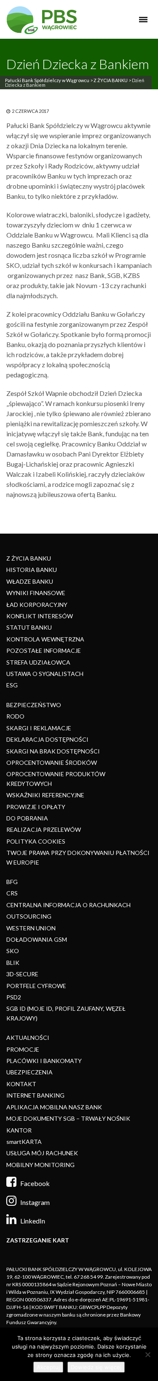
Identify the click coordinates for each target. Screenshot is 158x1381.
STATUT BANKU (29, 627)
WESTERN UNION (31, 928)
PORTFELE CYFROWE (36, 985)
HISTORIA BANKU (31, 569)
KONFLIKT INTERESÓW (39, 616)
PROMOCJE (22, 1049)
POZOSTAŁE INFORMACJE (43, 650)
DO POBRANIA (27, 818)
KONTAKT (21, 1083)
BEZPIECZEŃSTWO (33, 704)
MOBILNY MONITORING (40, 1164)
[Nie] (147, 1354)
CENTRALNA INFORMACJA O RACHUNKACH (68, 904)
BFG (12, 881)
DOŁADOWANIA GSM (36, 939)
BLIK (12, 962)
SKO (12, 950)
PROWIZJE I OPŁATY (35, 806)
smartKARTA (24, 1141)
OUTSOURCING (28, 916)
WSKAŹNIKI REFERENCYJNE (45, 795)
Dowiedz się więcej (96, 1367)
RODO (15, 716)
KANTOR (19, 1130)
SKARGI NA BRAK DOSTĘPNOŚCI (53, 751)
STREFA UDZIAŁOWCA (38, 662)
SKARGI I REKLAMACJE (38, 728)
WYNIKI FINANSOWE (35, 592)
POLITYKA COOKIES (35, 841)
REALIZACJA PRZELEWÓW (43, 829)
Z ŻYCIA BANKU (111, 80)
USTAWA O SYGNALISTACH (44, 673)
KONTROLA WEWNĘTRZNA (45, 639)
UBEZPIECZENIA (29, 1072)
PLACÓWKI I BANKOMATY (44, 1060)
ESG (12, 685)
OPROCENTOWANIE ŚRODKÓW (51, 762)
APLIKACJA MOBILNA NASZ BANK (54, 1107)
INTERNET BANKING (35, 1095)
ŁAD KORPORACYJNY (36, 604)
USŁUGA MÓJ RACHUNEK (42, 1153)
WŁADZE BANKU (29, 581)
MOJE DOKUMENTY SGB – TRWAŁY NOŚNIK (68, 1118)
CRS (12, 893)
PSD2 (13, 997)
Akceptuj (48, 1367)
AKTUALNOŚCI (27, 1037)
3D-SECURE (22, 974)
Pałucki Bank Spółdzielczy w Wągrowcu (47, 80)
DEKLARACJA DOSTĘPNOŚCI (47, 739)
